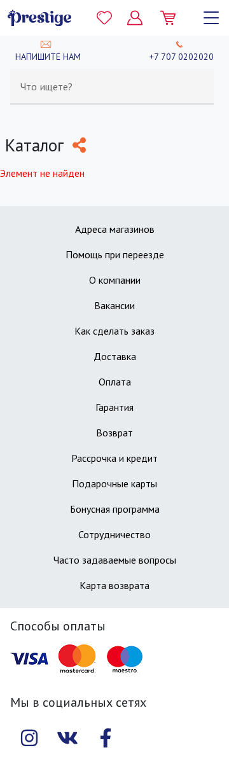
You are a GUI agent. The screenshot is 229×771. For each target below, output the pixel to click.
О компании (115, 280)
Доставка (115, 356)
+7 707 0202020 (181, 56)
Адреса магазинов (115, 229)
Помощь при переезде (115, 254)
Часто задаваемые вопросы (114, 559)
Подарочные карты (114, 483)
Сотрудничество (114, 534)
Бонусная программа (115, 509)
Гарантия (114, 407)
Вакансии (114, 305)
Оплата (115, 381)
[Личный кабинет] (135, 18)
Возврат (114, 432)
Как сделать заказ (114, 330)
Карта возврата (114, 585)
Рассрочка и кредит (114, 458)
